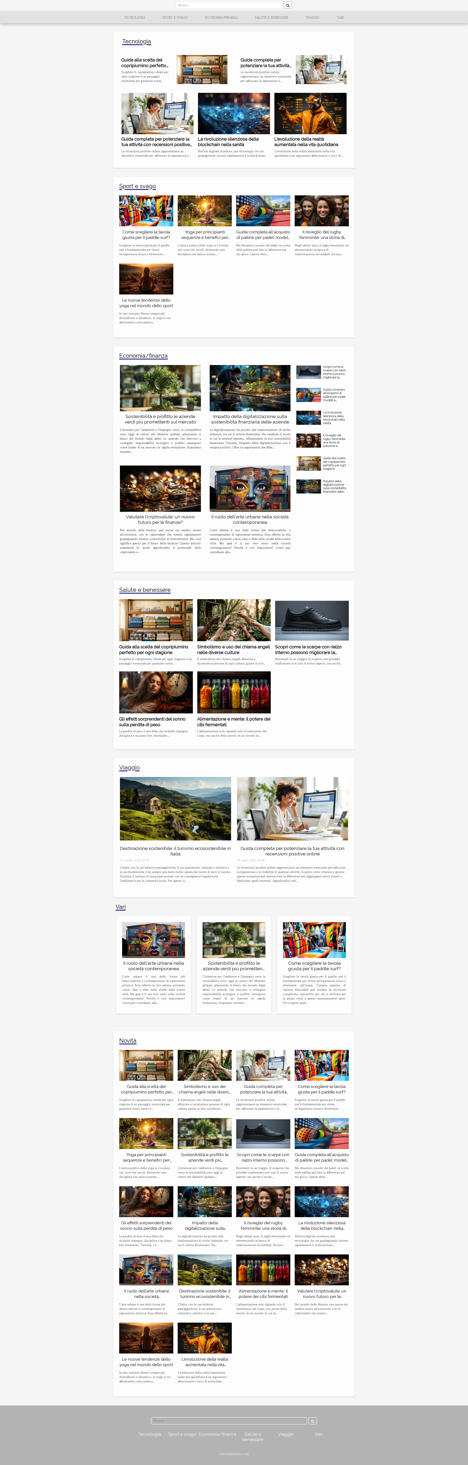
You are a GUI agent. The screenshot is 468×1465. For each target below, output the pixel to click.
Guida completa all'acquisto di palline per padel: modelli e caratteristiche (263, 237)
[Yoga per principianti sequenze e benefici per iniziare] (205, 210)
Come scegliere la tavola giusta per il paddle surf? (314, 965)
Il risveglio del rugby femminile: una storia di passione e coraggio (321, 237)
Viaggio (313, 17)
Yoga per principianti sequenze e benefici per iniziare (204, 237)
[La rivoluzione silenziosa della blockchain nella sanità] (234, 113)
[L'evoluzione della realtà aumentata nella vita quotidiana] (310, 113)
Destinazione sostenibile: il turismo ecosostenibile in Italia (175, 851)
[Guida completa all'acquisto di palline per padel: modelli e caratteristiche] (263, 210)
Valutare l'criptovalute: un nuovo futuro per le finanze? (160, 519)
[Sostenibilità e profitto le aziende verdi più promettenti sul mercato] (160, 388)
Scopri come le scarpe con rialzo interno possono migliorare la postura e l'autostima (334, 375)
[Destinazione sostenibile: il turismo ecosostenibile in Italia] (175, 808)
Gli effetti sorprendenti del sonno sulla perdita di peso (152, 721)
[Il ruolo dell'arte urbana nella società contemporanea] (250, 489)
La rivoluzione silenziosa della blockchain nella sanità (228, 141)
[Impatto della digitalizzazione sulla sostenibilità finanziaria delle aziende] (250, 388)
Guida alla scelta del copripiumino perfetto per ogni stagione (143, 65)
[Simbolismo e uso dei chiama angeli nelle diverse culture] (234, 620)
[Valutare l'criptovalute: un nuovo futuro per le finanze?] (160, 489)
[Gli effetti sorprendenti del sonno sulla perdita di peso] (156, 692)
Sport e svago (175, 17)
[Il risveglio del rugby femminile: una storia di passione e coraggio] (322, 210)
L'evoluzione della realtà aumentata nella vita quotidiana (306, 141)
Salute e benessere (271, 17)
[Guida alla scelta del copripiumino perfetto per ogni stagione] (202, 69)
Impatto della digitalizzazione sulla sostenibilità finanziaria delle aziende (250, 419)
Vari (340, 17)
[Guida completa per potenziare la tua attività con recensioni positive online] (157, 113)
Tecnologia (134, 17)
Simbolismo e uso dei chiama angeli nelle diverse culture (233, 649)
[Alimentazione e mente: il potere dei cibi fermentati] (234, 692)
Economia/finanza (221, 17)
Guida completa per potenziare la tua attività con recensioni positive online (155, 144)
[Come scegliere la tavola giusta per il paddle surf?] (146, 210)
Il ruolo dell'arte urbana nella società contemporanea (250, 519)
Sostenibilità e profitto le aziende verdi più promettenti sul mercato (160, 419)
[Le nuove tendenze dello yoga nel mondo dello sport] (146, 278)
